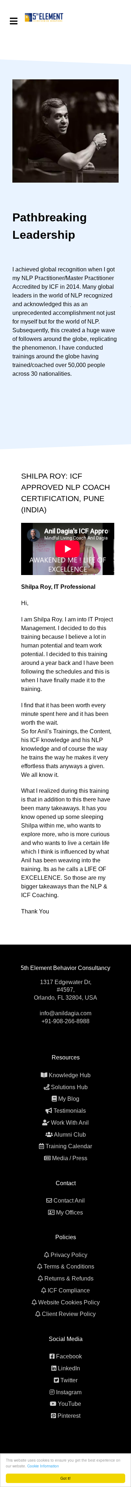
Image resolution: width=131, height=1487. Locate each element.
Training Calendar (68, 1146)
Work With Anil (70, 1123)
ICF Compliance (69, 1290)
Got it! (65, 1478)
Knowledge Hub (70, 1075)
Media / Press (69, 1158)
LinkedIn (69, 1368)
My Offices (69, 1212)
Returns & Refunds (69, 1278)
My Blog (68, 1099)
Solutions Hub (69, 1087)
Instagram (69, 1392)
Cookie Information (43, 1466)
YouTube (69, 1404)
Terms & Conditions (69, 1266)
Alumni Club (70, 1135)
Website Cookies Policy (69, 1302)
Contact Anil (69, 1200)
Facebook (69, 1356)
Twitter (69, 1380)
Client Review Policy (69, 1314)
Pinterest (68, 1416)
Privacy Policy (69, 1255)
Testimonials (69, 1111)
